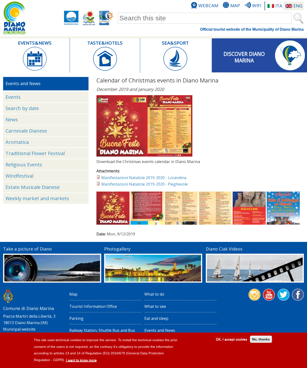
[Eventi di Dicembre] (181, 223)
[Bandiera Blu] (71, 18)
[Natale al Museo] (249, 223)
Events (13, 97)
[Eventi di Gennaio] (215, 223)
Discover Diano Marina (244, 56)
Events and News (159, 330)
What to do (154, 294)
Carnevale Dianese (26, 131)
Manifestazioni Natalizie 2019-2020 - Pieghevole (144, 184)
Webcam (208, 5)
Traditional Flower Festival (35, 153)
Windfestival (19, 176)
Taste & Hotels (105, 43)
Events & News (35, 43)
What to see (155, 306)
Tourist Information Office (93, 306)
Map (235, 5)
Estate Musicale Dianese (33, 187)
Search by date (22, 108)
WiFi (256, 5)
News (12, 119)
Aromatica (17, 142)
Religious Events (24, 164)
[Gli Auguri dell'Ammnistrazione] (147, 223)
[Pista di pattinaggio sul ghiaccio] (283, 223)
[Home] (14, 18)
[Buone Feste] (144, 155)
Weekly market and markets (37, 198)
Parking (76, 318)
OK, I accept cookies (231, 339)
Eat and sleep (156, 318)
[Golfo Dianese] (106, 18)
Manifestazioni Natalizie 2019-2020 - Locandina (143, 177)
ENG (297, 6)
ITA (278, 6)
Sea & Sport (175, 43)
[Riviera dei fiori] (89, 18)
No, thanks (261, 339)
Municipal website (19, 329)
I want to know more (81, 360)
